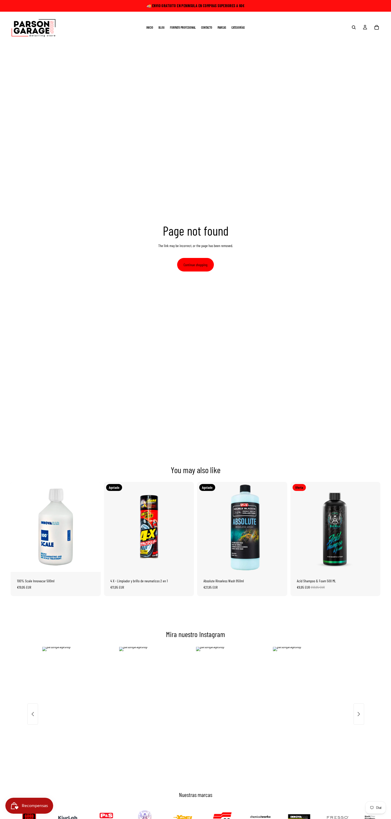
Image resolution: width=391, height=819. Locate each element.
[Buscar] (354, 27)
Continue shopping (195, 264)
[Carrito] (376, 27)
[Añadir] (92, 563)
